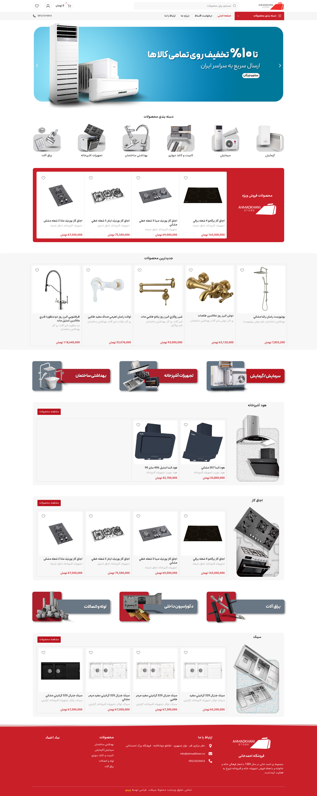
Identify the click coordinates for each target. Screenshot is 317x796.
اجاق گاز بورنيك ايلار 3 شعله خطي (110, 221)
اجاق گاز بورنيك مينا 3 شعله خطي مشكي (158, 223)
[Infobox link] (42, 16)
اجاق (202, 226)
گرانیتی (187, 700)
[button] (280, 65)
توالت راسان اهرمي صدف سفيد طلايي (109, 317)
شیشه (196, 226)
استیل (100, 226)
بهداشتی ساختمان (136, 155)
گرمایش (270, 155)
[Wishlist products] (36, 6)
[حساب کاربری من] (48, 6)
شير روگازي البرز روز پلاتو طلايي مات (161, 317)
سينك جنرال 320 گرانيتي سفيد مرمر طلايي (156, 698)
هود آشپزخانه (257, 405)
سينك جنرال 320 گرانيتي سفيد (207, 696)
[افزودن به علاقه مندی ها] (185, 178)
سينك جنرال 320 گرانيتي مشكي (63, 696)
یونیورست (248, 322)
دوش (224, 321)
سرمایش (225, 155)
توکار (214, 700)
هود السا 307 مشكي (213, 468)
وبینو (128, 790)
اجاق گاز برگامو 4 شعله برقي (209, 221)
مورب (216, 473)
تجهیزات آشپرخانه (91, 155)
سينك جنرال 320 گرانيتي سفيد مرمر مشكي (109, 698)
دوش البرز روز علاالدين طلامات (216, 316)
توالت (121, 322)
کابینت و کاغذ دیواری (180, 155)
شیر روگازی (176, 325)
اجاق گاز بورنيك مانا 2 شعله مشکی (62, 221)
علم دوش (259, 322)
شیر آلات (215, 321)
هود (223, 473)
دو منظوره (74, 326)
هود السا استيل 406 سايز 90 (161, 468)
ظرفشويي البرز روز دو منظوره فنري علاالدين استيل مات (59, 319)
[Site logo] (271, 6)
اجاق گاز (257, 500)
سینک (257, 637)
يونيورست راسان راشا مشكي (269, 317)
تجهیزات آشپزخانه (215, 226)
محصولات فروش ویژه (257, 195)
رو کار (231, 321)
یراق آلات (47, 155)
